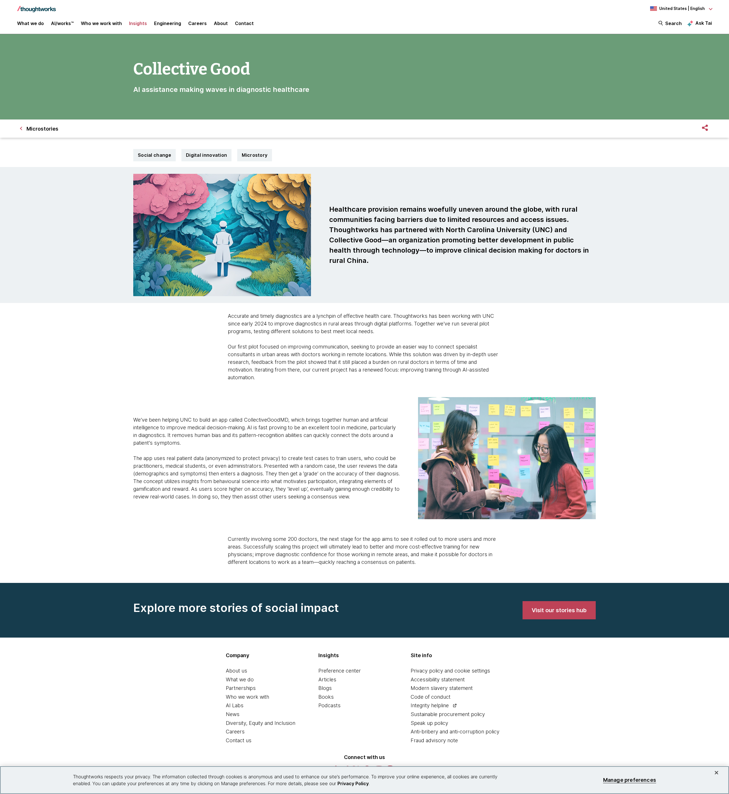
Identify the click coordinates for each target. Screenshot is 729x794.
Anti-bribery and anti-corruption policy (455, 732)
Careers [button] (197, 23)
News (232, 714)
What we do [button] (30, 23)
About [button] (221, 23)
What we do (240, 679)
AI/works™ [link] (62, 23)
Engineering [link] (167, 23)
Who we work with (247, 697)
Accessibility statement (438, 679)
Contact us (238, 740)
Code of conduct (430, 697)
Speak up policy (429, 723)
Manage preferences (629, 780)
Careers (235, 732)
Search (673, 23)
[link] (559, 610)
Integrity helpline (430, 705)
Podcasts (329, 705)
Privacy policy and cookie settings (450, 671)
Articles (327, 679)
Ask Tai (703, 23)
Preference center (339, 671)
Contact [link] (244, 23)
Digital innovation (206, 155)
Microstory (254, 155)
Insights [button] (138, 23)
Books (326, 697)
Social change (154, 155)
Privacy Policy (353, 783)
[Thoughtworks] (36, 6)
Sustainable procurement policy (448, 714)
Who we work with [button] (101, 23)
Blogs (325, 688)
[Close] (716, 772)
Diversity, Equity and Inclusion (260, 723)
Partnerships (241, 688)
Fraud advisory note (434, 740)
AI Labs (234, 705)
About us (236, 671)
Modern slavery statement (442, 688)
